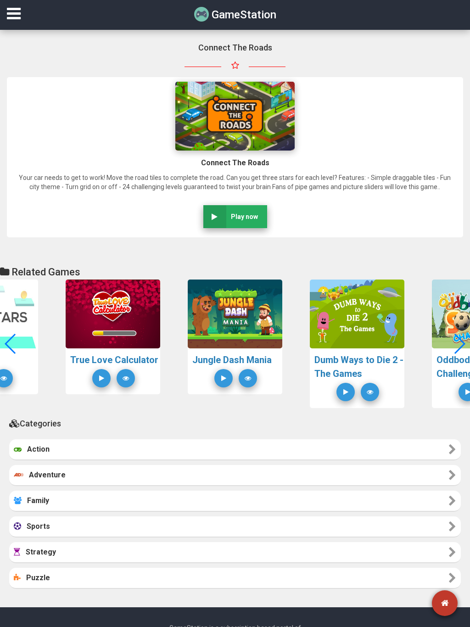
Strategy (38, 552)
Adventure (44, 474)
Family (35, 500)
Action (36, 449)
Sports (35, 526)
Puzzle (35, 577)
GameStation (242, 14)
